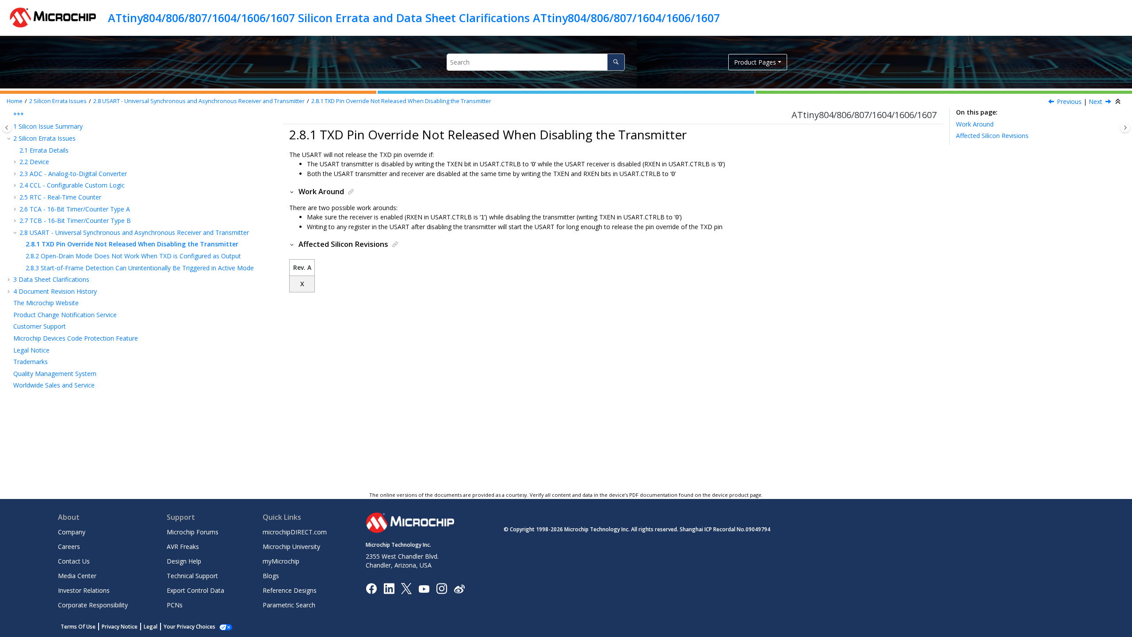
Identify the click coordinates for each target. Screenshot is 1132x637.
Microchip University (291, 546)
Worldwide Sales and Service (54, 385)
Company (71, 532)
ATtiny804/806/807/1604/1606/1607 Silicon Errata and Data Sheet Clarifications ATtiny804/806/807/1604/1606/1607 (414, 17)
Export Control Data (195, 590)
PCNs (175, 605)
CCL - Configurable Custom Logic (72, 185)
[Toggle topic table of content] (1125, 127)
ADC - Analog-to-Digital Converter (73, 173)
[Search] (615, 62)
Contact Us (74, 561)
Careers (69, 546)
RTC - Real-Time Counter (60, 197)
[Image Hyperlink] (423, 588)
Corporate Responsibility (93, 605)
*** (18, 115)
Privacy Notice (120, 626)
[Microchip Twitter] (406, 588)
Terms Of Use (78, 626)
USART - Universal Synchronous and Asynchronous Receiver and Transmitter (199, 101)
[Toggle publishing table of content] (6, 127)
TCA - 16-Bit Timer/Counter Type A (74, 209)
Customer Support (39, 326)
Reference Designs (290, 590)
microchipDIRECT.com (295, 532)
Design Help (184, 561)
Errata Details (44, 150)
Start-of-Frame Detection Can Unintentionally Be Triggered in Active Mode (140, 268)
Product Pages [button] (755, 62)
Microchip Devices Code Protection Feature (75, 338)
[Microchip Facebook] (371, 588)
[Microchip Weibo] (459, 588)
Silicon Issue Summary (48, 126)
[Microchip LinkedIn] (388, 588)
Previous (1069, 101)
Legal (150, 626)
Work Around (975, 124)
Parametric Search (289, 605)
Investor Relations (84, 590)
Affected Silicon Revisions (992, 135)
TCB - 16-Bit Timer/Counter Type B (75, 220)
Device (34, 161)
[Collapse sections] (1119, 102)
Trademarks (30, 361)
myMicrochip (281, 561)
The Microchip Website (46, 303)
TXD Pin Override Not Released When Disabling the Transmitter (401, 101)
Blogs (271, 576)
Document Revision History (55, 291)
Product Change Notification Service (65, 315)
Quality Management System (54, 373)
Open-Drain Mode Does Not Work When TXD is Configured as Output (133, 256)
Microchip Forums (192, 532)
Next (1095, 101)
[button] (9, 115)
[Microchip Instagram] (441, 588)
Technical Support (192, 576)
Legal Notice (31, 350)
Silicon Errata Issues (58, 101)
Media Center (77, 576)
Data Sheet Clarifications (51, 279)
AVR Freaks (183, 546)
